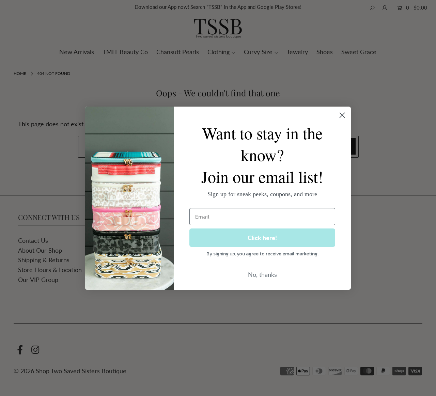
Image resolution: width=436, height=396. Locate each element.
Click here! (262, 237)
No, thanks (262, 274)
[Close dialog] (342, 115)
